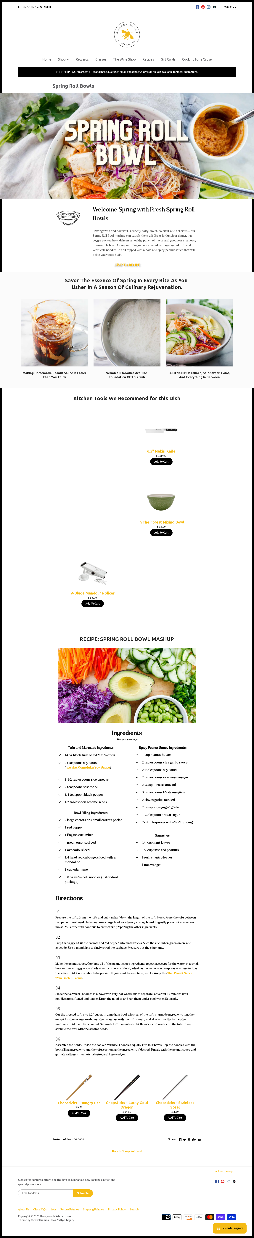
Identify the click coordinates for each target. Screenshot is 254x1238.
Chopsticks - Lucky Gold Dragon (127, 1105)
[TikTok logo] (214, 6)
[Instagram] (208, 6)
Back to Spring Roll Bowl (127, 1151)
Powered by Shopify (62, 1220)
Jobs (53, 1209)
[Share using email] (199, 1139)
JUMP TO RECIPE (127, 265)
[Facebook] (197, 6)
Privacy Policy (117, 1209)
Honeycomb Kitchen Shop (56, 1216)
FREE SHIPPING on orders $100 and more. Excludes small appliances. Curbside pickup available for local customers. (127, 71)
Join (31, 7)
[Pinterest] (203, 6)
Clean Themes (40, 1220)
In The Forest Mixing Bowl (161, 522)
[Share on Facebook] (180, 1139)
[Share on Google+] (194, 1139)
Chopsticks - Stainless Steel (175, 1105)
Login (22, 7)
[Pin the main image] (189, 1139)
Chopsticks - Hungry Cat (79, 1103)
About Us (23, 1209)
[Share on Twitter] (184, 1139)
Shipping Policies (93, 1209)
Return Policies (69, 1209)
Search (134, 1209)
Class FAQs (40, 1209)
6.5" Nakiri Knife (161, 451)
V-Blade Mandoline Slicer (92, 593)
